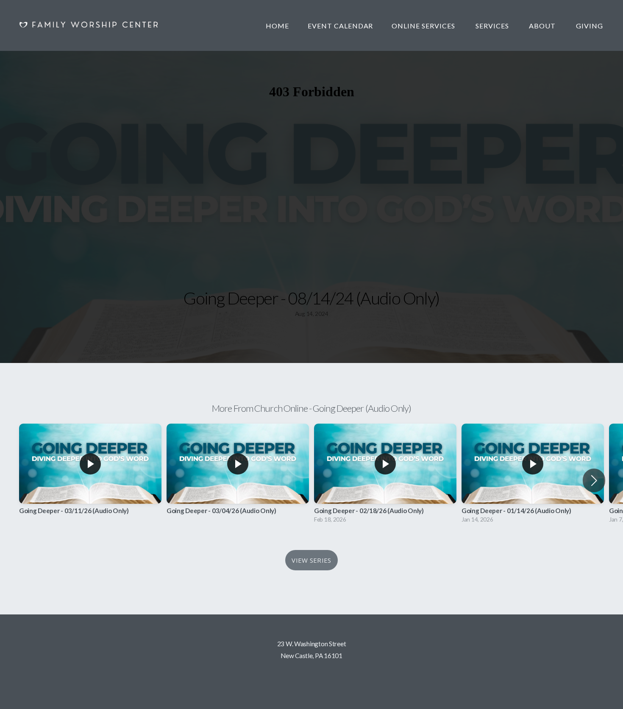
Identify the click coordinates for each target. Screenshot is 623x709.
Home (277, 26)
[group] (90, 476)
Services (493, 26)
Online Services (424, 26)
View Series (311, 560)
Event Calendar (340, 26)
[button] (594, 480)
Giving (589, 26)
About (543, 26)
